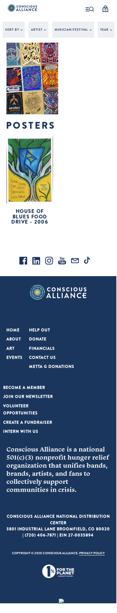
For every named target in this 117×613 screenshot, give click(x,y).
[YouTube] (62, 261)
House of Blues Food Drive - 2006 (29, 216)
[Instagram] (49, 261)
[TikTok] (88, 261)
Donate (38, 339)
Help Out (39, 330)
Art (10, 348)
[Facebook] (23, 261)
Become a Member (24, 387)
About (13, 339)
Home (13, 330)
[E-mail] (75, 261)
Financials (42, 348)
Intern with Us (20, 431)
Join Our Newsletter (28, 396)
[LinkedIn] (36, 261)
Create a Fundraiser (27, 422)
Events (14, 357)
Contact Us (42, 357)
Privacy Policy (92, 553)
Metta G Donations (51, 366)
